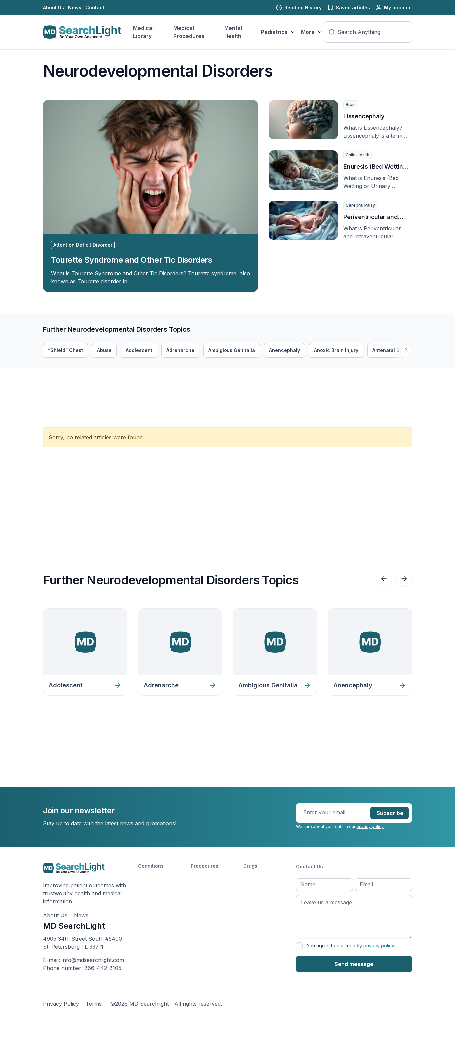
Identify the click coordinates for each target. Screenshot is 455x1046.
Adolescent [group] (139, 350)
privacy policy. (370, 826)
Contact (94, 7)
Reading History (303, 7)
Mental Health (233, 32)
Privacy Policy (61, 1003)
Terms (94, 1003)
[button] (406, 350)
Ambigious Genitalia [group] (231, 350)
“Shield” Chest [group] (65, 350)
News (74, 7)
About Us (53, 7)
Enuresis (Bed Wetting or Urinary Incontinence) (375, 167)
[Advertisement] (164, 383)
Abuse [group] (104, 350)
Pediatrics (274, 32)
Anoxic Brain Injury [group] (336, 350)
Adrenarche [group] (180, 350)
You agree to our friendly (351, 945)
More (308, 32)
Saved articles (353, 7)
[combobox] (377, 32)
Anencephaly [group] (284, 350)
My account (398, 7)
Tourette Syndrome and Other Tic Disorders (131, 260)
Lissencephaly (363, 116)
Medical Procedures (188, 32)
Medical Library (143, 32)
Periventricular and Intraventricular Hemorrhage (370, 217)
